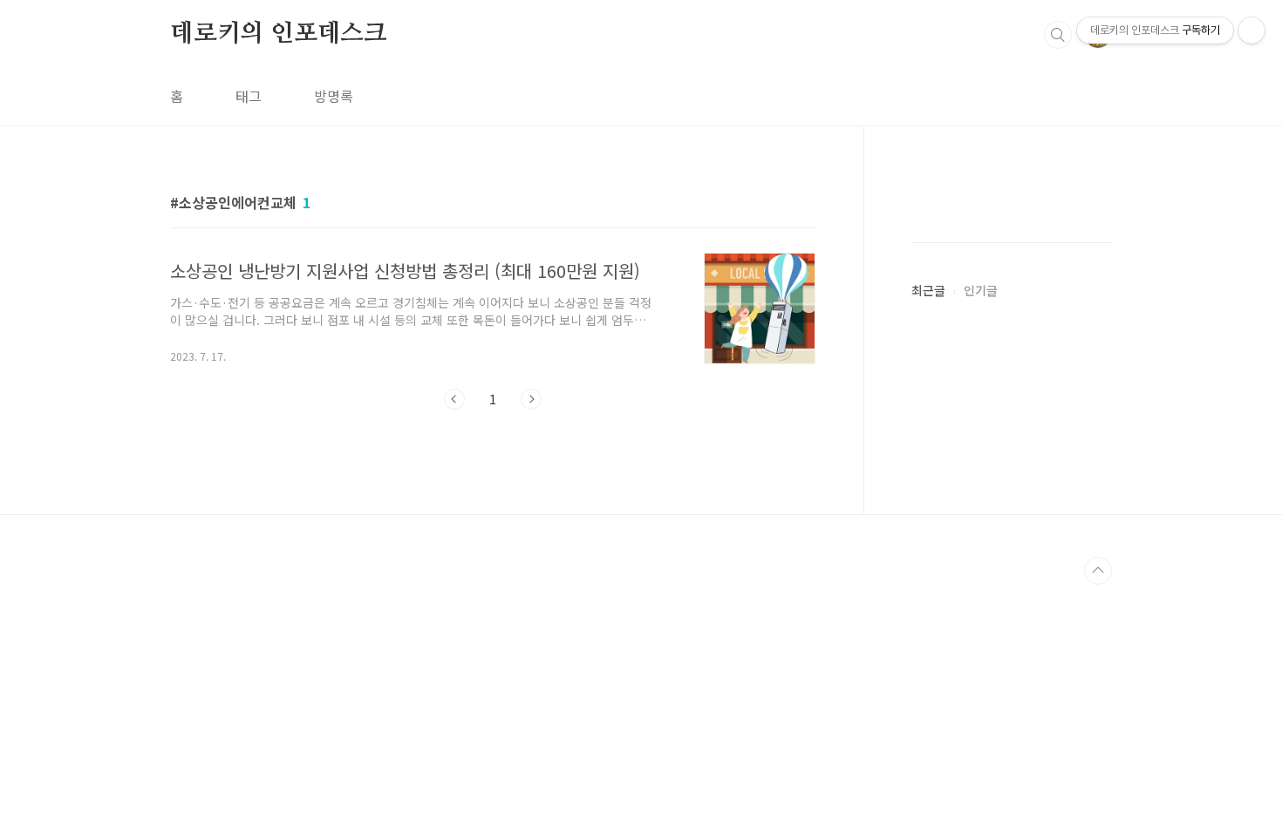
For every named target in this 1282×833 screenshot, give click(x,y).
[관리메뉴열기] (1251, 30)
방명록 (333, 95)
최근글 (928, 290)
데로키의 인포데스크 (278, 34)
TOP (1098, 571)
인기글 (981, 290)
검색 (1058, 35)
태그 (248, 95)
